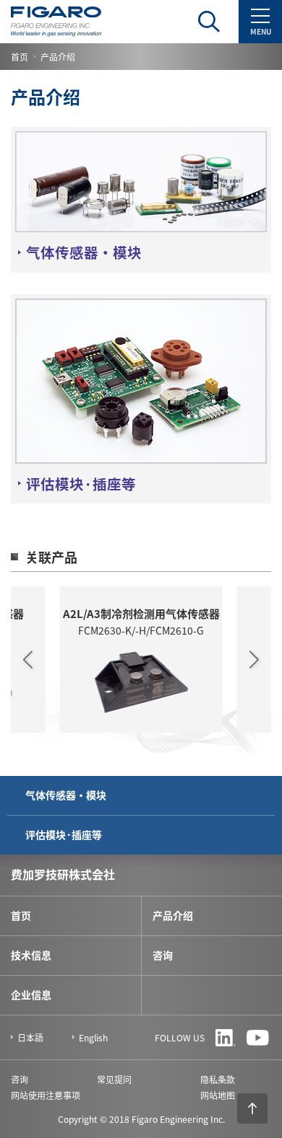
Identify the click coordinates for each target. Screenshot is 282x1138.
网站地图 (217, 1095)
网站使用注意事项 (45, 1095)
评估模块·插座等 (63, 834)
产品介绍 (173, 915)
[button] (28, 659)
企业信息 (31, 994)
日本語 (30, 1037)
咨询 (163, 955)
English (93, 1037)
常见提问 (114, 1079)
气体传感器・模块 (65, 795)
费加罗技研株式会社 (63, 874)
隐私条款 (217, 1079)
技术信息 (31, 955)
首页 (19, 56)
